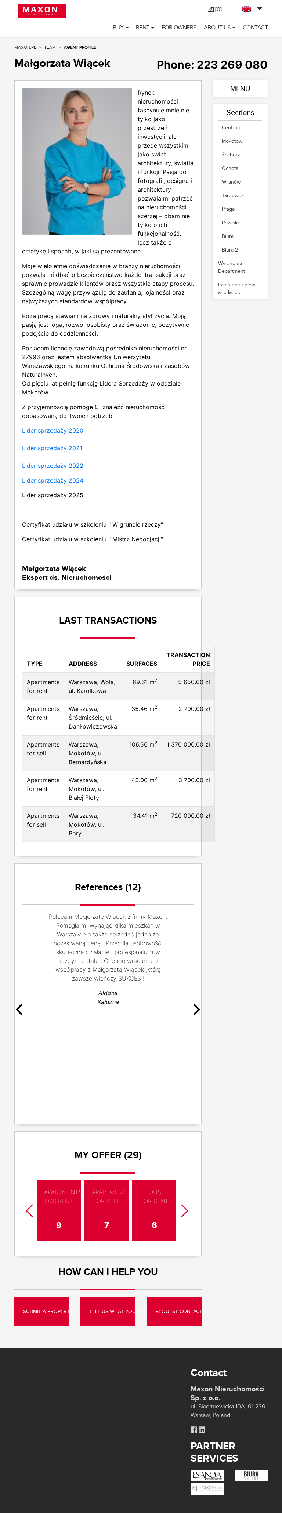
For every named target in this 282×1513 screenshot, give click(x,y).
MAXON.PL (25, 47)
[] (218, 9)
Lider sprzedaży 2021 (52, 448)
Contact (255, 27)
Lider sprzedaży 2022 (52, 465)
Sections (240, 112)
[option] (108, 962)
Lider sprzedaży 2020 (52, 430)
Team (50, 47)
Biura (228, 236)
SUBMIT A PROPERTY (46, 1311)
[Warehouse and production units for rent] (207, 1488)
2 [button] (108, 1246)
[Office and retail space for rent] (251, 1475)
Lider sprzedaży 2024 (52, 480)
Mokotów (232, 141)
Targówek (233, 195)
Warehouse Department (231, 267)
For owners (179, 27)
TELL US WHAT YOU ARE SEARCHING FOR (112, 1311)
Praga (228, 209)
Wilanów (231, 181)
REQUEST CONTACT (178, 1311)
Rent (142, 27)
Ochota (230, 168)
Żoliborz (231, 154)
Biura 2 (230, 249)
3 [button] (119, 1246)
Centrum (231, 127)
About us (217, 27)
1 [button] (97, 1246)
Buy (118, 27)
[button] (43, 1010)
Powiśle (230, 222)
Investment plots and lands (237, 288)
